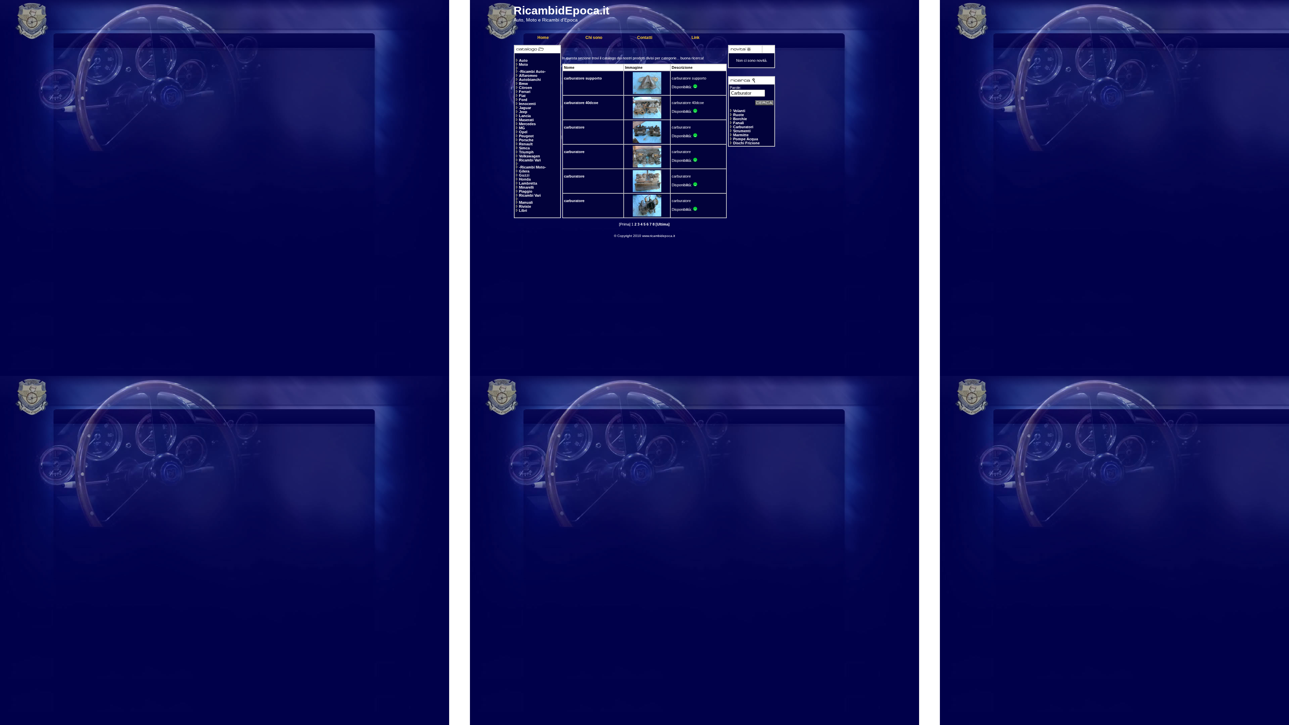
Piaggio (525, 191)
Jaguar (525, 108)
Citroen (525, 88)
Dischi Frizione (746, 143)
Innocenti (527, 104)
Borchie (740, 119)
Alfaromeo (528, 76)
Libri (523, 210)
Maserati (526, 120)
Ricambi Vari (530, 160)
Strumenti (742, 131)
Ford (523, 100)
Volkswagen (529, 156)
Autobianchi (530, 80)
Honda (525, 179)
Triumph (526, 152)
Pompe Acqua (745, 139)
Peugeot (526, 136)
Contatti (644, 37)
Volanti (739, 111)
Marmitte (741, 135)
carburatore (574, 127)
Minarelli (526, 187)
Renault (526, 144)
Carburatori (743, 127)
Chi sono (593, 37)
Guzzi (524, 175)
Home (543, 37)
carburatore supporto (583, 78)
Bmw (523, 84)
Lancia (525, 116)
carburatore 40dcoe (581, 103)
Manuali (526, 202)
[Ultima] (663, 224)
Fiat (522, 96)
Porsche (526, 140)
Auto (523, 60)
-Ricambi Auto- (532, 71)
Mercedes (527, 124)
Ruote (738, 115)
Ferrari (524, 92)
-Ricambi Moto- (532, 167)
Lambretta (528, 183)
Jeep (523, 112)
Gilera (524, 171)
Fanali (738, 123)
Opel (523, 132)
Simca (524, 148)
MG (522, 128)
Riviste (525, 206)
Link (695, 37)
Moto (523, 64)
